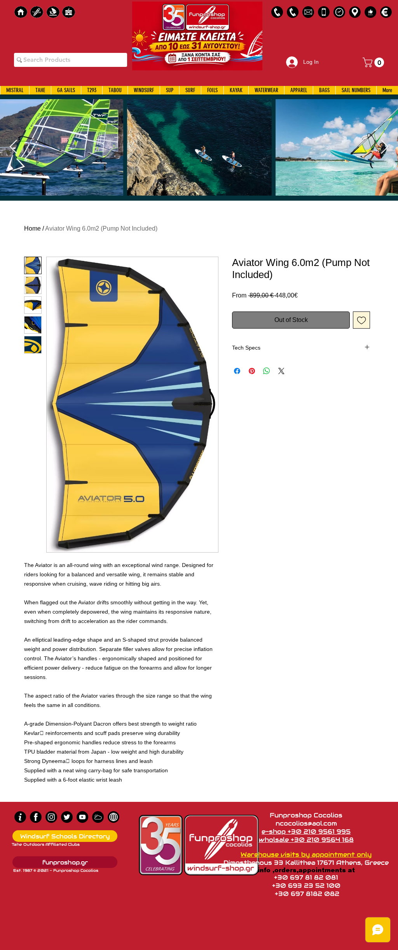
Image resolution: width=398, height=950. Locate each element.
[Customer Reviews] (370, 12)
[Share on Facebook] (237, 371)
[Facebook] (36, 817)
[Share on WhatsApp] (266, 371)
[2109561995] (277, 12)
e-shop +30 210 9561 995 (306, 832)
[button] (374, 62)
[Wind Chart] (98, 817)
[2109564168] (292, 12)
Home (32, 228)
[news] (113, 817)
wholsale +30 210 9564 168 (306, 840)
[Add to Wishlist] (361, 320)
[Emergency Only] (324, 12)
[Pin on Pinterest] (252, 371)
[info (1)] (20, 817)
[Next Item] (384, 147)
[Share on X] (281, 371)
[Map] (355, 12)
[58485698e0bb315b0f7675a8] (308, 12)
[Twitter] (67, 817)
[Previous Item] (13, 147)
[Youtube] (82, 817)
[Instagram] (51, 817)
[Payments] (386, 12)
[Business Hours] (339, 12)
